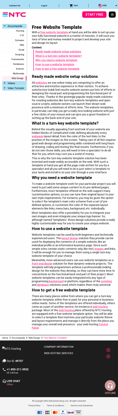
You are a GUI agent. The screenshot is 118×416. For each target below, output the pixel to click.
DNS (22, 45)
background (56, 281)
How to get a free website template (57, 68)
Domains (19, 40)
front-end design (42, 263)
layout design (69, 238)
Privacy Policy (34, 405)
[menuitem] (15, 5)
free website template (54, 32)
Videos (11, 83)
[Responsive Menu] (112, 14)
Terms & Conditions (55, 405)
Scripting (19, 54)
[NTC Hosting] (14, 14)
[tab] (78, 347)
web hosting (100, 306)
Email (21, 49)
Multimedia (18, 73)
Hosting (20, 30)
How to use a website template (54, 64)
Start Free (94, 14)
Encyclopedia (15, 26)
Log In (44, 5)
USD (104, 5)
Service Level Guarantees (82, 405)
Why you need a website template (56, 60)
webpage (37, 136)
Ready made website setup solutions (58, 51)
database (43, 284)
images (99, 248)
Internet (20, 68)
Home (5, 338)
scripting (106, 281)
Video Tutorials (16, 88)
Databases (18, 64)
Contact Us (14, 5)
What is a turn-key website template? (58, 55)
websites (41, 82)
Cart (75, 5)
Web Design (18, 78)
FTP (22, 35)
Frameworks (18, 59)
